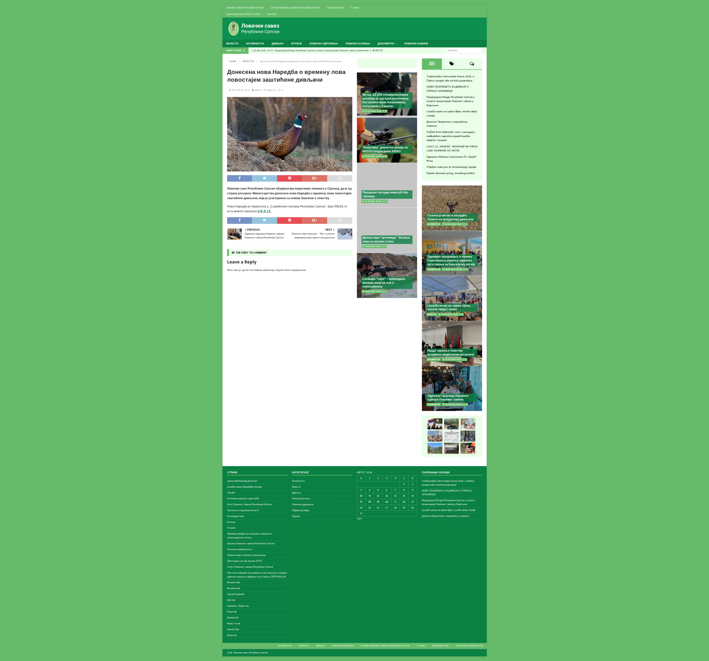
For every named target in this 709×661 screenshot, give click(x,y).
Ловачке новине (416, 43)
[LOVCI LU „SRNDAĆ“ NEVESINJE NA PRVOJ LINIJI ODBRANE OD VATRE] (435, 448)
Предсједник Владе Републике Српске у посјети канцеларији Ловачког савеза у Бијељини (451, 101)
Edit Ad (231, 600)
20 (386, 502)
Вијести (232, 43)
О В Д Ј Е (264, 211)
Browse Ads (233, 582)
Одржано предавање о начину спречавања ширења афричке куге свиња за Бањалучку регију (451, 260)
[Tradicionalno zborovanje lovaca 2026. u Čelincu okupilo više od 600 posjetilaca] (435, 423)
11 (370, 496)
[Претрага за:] (463, 50)
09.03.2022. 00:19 (373, 291)
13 (387, 496)
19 (378, 502)
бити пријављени (295, 270)
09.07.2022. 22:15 (373, 246)
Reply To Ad (233, 623)
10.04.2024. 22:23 (373, 111)
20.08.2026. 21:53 (449, 314)
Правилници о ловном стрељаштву (246, 555)
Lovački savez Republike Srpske (244, 487)
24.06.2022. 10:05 (453, 224)
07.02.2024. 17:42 (453, 359)
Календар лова (335, 7)
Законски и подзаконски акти (243, 510)
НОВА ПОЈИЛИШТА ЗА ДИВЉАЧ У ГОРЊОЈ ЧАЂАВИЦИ (448, 89)
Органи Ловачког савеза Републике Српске (295, 7)
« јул (359, 518)
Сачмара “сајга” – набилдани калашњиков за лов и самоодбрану (383, 282)
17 (361, 502)
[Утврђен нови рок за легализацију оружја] (467, 448)
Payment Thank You (238, 606)
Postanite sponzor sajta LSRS (243, 498)
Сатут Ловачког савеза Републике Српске (250, 567)
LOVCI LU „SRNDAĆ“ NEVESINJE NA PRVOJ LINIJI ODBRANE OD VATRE (452, 148)
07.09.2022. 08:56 (453, 404)
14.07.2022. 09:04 (373, 201)
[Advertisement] (387, 328)
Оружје (296, 43)
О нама (355, 7)
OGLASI (231, 493)
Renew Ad (232, 618)
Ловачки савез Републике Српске (245, 7)
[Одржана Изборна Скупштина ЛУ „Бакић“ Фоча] (451, 448)
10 (361, 496)
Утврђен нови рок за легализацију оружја (451, 167)
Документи (386, 43)
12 (378, 496)
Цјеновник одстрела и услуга (243, 14)
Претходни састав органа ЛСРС (244, 561)
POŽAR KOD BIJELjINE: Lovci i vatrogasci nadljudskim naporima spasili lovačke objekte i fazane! (451, 136)
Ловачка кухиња (357, 43)
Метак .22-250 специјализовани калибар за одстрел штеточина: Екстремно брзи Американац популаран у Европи (385, 100)
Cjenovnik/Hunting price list (242, 481)
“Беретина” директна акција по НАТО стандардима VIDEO (385, 149)
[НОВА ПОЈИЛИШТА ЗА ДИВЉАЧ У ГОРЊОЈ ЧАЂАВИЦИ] (451, 423)
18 (369, 502)
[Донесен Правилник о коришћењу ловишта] (451, 436)
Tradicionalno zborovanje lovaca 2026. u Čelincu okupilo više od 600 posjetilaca (450, 78)
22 (404, 502)
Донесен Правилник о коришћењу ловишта (445, 516)
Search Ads (233, 629)
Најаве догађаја (300, 510)
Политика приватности (239, 549)
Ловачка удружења (323, 43)
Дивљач (277, 43)
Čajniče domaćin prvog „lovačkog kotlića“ (451, 173)
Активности (255, 43)
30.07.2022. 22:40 (373, 156)
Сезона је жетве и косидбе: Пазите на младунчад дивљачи (450, 217)
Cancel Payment (236, 594)
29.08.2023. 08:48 (453, 269)
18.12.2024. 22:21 (241, 90)
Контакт (272, 14)
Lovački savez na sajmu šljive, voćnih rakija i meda (449, 307)
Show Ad (232, 635)
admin (258, 90)
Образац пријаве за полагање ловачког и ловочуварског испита (249, 535)
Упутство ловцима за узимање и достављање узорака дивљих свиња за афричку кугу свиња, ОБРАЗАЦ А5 (257, 575)
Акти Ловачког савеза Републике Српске (249, 504)
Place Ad (232, 612)
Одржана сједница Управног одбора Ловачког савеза (448, 397)
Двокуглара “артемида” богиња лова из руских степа (386, 239)
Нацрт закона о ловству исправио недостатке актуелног (451, 352)
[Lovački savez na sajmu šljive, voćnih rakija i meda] (435, 436)
